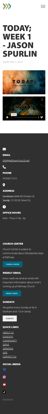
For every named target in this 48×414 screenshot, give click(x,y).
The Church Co (8, 399)
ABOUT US (8, 332)
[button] (43, 6)
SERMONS (8, 348)
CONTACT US (9, 356)
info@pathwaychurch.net (16, 160)
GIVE (5, 352)
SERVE (6, 344)
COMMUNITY (10, 340)
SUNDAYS (8, 336)
